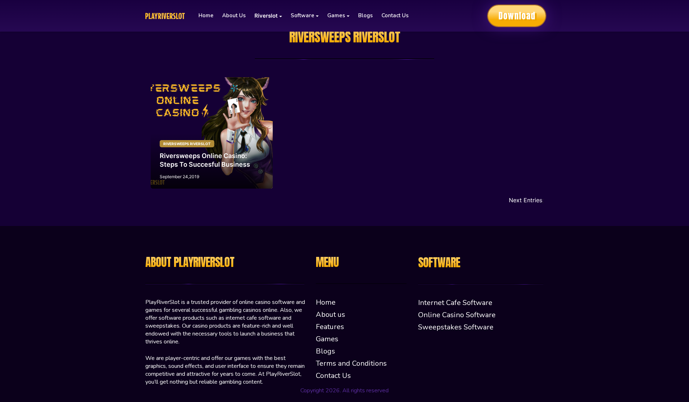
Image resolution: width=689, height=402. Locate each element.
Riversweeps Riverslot (187, 144)
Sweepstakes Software (455, 327)
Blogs (365, 15)
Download (516, 15)
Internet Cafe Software (455, 303)
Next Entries (525, 200)
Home (206, 15)
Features (330, 327)
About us (234, 15)
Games (327, 339)
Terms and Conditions (351, 363)
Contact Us (395, 15)
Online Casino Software (457, 315)
